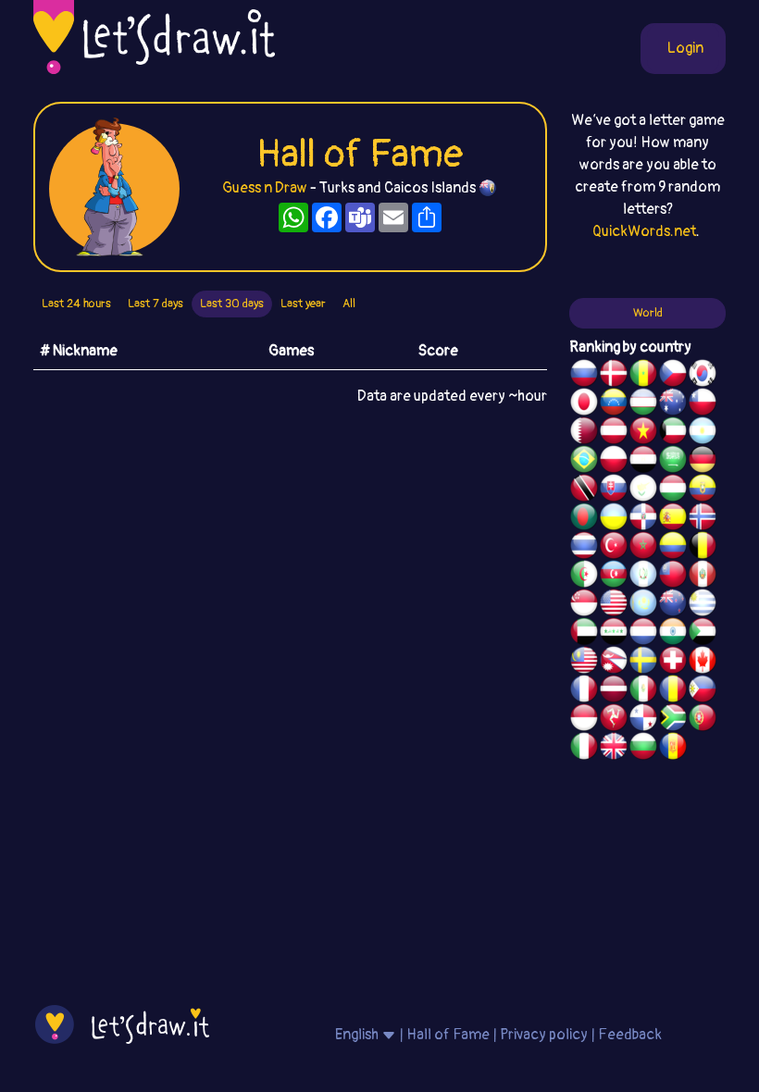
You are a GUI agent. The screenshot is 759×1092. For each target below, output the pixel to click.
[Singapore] (584, 605)
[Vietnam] (643, 433)
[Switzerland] (673, 662)
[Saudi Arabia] (673, 462)
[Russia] (584, 375)
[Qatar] (584, 433)
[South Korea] (702, 375)
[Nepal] (613, 662)
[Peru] (702, 576)
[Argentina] (702, 433)
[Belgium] (702, 548)
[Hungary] (673, 490)
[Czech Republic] (673, 375)
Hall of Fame (448, 1034)
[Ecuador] (702, 490)
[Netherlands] (643, 634)
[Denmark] (613, 375)
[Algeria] (584, 576)
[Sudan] (702, 634)
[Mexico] (643, 691)
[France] (584, 691)
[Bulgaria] (643, 748)
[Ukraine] (613, 519)
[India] (673, 634)
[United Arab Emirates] (584, 634)
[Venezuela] (613, 404)
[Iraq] (613, 634)
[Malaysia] (584, 662)
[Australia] (673, 404)
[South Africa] (673, 720)
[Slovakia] (613, 490)
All (348, 303)
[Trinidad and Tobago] (584, 490)
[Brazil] (584, 462)
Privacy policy (544, 1034)
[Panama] (643, 720)
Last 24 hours (76, 303)
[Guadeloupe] (673, 748)
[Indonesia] (584, 720)
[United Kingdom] (613, 748)
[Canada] (702, 662)
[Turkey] (613, 548)
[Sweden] (643, 662)
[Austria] (613, 433)
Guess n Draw (264, 188)
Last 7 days (155, 303)
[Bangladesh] (584, 519)
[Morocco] (643, 548)
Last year (303, 303)
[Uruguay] (702, 605)
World (648, 312)
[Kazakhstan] (643, 605)
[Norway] (702, 519)
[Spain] (673, 519)
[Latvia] (613, 691)
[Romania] (673, 691)
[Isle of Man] (613, 720)
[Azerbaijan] (613, 576)
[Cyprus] (643, 490)
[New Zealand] (673, 605)
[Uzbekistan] (643, 404)
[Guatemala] (643, 576)
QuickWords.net (644, 231)
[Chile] (702, 404)
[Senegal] (643, 375)
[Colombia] (673, 548)
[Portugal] (702, 720)
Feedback (630, 1034)
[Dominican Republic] (643, 519)
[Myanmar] (673, 576)
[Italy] (584, 748)
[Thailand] (584, 548)
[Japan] (584, 404)
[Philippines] (702, 691)
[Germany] (702, 462)
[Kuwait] (673, 433)
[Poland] (613, 462)
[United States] (613, 605)
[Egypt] (643, 462)
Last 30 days (232, 303)
